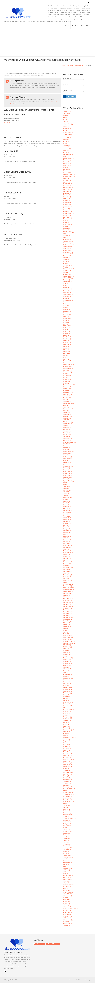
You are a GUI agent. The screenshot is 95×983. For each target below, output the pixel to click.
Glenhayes (67, 423)
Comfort (66, 280)
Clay (65, 267)
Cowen (66, 291)
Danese (66, 307)
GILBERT (67, 412)
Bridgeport (67, 211)
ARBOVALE (67, 134)
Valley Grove (68, 857)
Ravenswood (68, 730)
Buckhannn (67, 217)
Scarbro (66, 785)
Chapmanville (68, 250)
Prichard (66, 713)
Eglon (66, 340)
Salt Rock (67, 777)
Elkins (66, 348)
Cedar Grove (68, 246)
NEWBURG (67, 647)
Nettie (66, 634)
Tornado (66, 846)
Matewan (67, 576)
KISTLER (67, 512)
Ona (65, 672)
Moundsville (68, 608)
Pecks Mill (67, 685)
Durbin (66, 335)
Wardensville (68, 875)
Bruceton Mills (68, 213)
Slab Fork (67, 805)
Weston (67, 897)
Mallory (66, 556)
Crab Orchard (68, 294)
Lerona (66, 527)
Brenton (66, 208)
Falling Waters (68, 364)
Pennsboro (67, 689)
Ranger (66, 726)
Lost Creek (67, 545)
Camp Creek (68, 241)
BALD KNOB (68, 154)
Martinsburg (68, 567)
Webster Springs (69, 884)
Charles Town (68, 252)
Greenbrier (67, 438)
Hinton (66, 468)
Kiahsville (67, 506)
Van (65, 859)
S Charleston (68, 770)
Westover (67, 899)
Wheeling (67, 905)
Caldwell (66, 235)
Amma (66, 126)
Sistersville (67, 803)
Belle (65, 167)
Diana (66, 320)
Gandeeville (67, 394)
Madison (66, 554)
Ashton (66, 141)
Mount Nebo (68, 619)
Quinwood (67, 720)
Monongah (67, 600)
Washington (67, 879)
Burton (66, 230)
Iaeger (66, 479)
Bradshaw (67, 202)
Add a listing (86, 980)
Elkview (66, 350)
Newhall (66, 650)
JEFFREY (67, 490)
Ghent (66, 410)
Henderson (67, 458)
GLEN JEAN (67, 420)
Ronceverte (67, 763)
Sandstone (67, 779)
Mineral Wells (68, 599)
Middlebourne (68, 591)
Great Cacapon (68, 434)
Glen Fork (67, 418)
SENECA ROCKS (69, 789)
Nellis (65, 632)
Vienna (66, 864)
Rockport (67, 757)
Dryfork (66, 327)
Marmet (66, 565)
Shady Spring (68, 792)
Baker (66, 152)
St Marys (67, 827)
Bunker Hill (67, 224)
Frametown (67, 379)
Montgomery (68, 602)
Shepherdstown (68, 794)
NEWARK (67, 645)
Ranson (66, 728)
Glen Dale (67, 414)
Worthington (67, 923)
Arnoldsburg (67, 136)
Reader (66, 731)
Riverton (66, 746)
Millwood (66, 595)
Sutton (66, 833)
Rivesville (67, 748)
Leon (65, 525)
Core (65, 285)
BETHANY (67, 180)
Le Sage (66, 521)
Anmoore (67, 128)
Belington (67, 165)
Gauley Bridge (68, 403)
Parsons (66, 682)
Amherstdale (68, 125)
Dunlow (66, 333)
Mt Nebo (66, 624)
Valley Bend (67, 855)
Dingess (66, 322)
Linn (65, 534)
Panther (66, 676)
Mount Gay (67, 613)
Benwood (67, 173)
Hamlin (66, 445)
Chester (66, 259)
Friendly (66, 390)
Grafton (67, 429)
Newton (66, 652)
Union (66, 853)
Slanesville (67, 807)
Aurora (66, 147)
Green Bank (67, 436)
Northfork (67, 659)
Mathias (66, 578)
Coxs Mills (67, 292)
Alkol (65, 117)
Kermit (66, 503)
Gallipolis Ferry (68, 392)
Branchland (67, 204)
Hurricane (67, 475)
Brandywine (67, 206)
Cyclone (66, 305)
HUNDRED (67, 471)
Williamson (67, 918)
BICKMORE (67, 184)
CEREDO (67, 248)
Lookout (66, 543)
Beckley (67, 163)
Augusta (66, 145)
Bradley (66, 200)
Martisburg (67, 571)
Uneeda (66, 851)
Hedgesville (67, 457)
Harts (65, 455)
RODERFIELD (68, 759)
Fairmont (67, 361)
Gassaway (67, 401)
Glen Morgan (68, 422)
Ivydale (66, 484)
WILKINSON (68, 916)
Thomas (66, 844)
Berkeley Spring (69, 174)
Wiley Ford (67, 912)
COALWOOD (68, 278)
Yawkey (66, 925)
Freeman (67, 386)
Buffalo (66, 222)
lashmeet (67, 517)
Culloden (67, 303)
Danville (67, 311)
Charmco (67, 256)
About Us (75, 25)
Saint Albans (68, 772)
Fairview (66, 363)
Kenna (66, 499)
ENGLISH (67, 353)
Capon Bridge (68, 243)
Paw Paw (67, 683)
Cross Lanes (68, 300)
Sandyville (67, 781)
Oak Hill (67, 665)
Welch (66, 888)
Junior (66, 495)
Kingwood (67, 510)
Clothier (66, 272)
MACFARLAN (68, 552)
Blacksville (67, 191)
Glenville (66, 425)
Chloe (66, 261)
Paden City (67, 674)
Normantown (68, 658)
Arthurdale (67, 138)
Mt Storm (67, 626)
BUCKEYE (67, 215)
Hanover (66, 447)
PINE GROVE (68, 702)
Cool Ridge (67, 281)
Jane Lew (67, 486)
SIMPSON (67, 798)
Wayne (66, 883)
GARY (66, 399)
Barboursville (68, 158)
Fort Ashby (67, 374)
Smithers (67, 811)
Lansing (66, 516)
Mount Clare (68, 611)
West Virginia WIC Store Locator (75, 65)
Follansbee (67, 372)
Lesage (66, 528)
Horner (66, 469)
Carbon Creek (68, 244)
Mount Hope (68, 615)
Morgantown (68, 606)
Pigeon (66, 700)
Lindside (66, 532)
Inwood (66, 482)
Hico (65, 464)
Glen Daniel (67, 416)
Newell (66, 648)
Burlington (67, 226)
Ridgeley (66, 741)
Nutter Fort (67, 663)
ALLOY (66, 119)
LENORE (67, 523)
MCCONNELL (68, 584)
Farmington (67, 366)
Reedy (66, 735)
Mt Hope (66, 623)
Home (67, 25)
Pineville (66, 704)
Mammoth (67, 558)
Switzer (66, 835)
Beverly (66, 182)
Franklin (66, 383)
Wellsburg (67, 890)
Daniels (66, 309)
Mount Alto (67, 610)
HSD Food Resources (53, 944)
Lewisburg (67, 530)
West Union (67, 896)
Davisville (67, 315)
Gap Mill (66, 396)
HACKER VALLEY (69, 442)
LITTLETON (67, 538)
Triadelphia (67, 848)
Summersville (68, 831)
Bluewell (66, 198)
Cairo (65, 233)
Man (65, 560)
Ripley (66, 744)
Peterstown (67, 693)
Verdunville (67, 862)
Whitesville (67, 910)
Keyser (66, 505)
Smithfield (67, 813)
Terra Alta (67, 842)
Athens (66, 143)
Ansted (66, 130)
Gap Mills (67, 398)
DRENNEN (67, 326)
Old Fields (67, 669)
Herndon (66, 460)
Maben (66, 549)
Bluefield (67, 197)
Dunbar (66, 331)
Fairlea (66, 359)
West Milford (68, 894)
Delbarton (67, 318)
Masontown (67, 575)
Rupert (66, 768)
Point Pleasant (68, 709)
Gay (65, 405)
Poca (65, 707)
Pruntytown (67, 717)
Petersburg (67, 691)
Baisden (66, 150)
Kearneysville (68, 497)
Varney (66, 860)
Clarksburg (67, 265)
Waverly (66, 881)
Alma (65, 121)
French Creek (68, 388)
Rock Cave (67, 753)
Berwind (66, 178)
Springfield (67, 824)
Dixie (65, 324)
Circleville (67, 263)
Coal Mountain (68, 276)
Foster (66, 377)
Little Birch (67, 536)
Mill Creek (67, 593)
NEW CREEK (68, 635)
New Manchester (69, 641)
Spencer (67, 820)
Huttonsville (67, 477)
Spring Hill (67, 822)
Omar (66, 671)
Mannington (67, 562)
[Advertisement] (47, 43)
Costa (66, 287)
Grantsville (67, 431)
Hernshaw (67, 462)
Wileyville (67, 914)
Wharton (66, 903)
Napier (66, 630)
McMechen (67, 586)
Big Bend (67, 185)
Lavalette (67, 519)
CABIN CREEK (68, 232)
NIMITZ (66, 654)
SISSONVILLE (68, 801)
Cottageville (67, 289)
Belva (66, 171)
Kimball (66, 508)
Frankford (67, 381)
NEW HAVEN (68, 639)
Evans (66, 355)
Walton (66, 872)
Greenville (67, 440)
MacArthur (67, 551)
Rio (65, 742)
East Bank (67, 337)
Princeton (67, 715)
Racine (66, 722)
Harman (66, 449)
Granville (67, 433)
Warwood (67, 877)
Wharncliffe (67, 901)
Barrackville (67, 160)
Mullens (66, 628)
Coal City (67, 274)
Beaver (66, 161)
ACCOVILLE (68, 112)
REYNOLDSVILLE (69, 737)
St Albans (67, 825)
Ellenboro (67, 351)
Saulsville (67, 783)
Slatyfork (66, 809)
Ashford (66, 139)
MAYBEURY (67, 580)
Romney (67, 761)
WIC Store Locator (27, 13)
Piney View (67, 706)
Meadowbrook (68, 589)
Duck (65, 329)
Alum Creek (67, 123)
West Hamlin (68, 892)
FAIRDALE (67, 357)
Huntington (67, 473)
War (65, 873)
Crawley (66, 298)
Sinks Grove (67, 800)
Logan (66, 541)
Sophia (66, 816)
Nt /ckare (67, 661)
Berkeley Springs (69, 176)
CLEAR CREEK (68, 268)
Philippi (66, 694)
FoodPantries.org (39, 944)
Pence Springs (68, 687)
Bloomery (67, 193)
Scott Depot (67, 787)
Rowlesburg (67, 766)
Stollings (66, 829)
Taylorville (67, 838)
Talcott (66, 836)
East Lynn (67, 339)
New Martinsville (69, 643)
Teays (66, 840)
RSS (5, 971)
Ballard (66, 156)
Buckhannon (68, 219)
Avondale (67, 149)
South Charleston (69, 818)
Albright (66, 114)
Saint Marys (67, 774)
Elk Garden (67, 346)
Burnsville (67, 228)
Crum (66, 302)
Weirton (67, 886)
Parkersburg (68, 678)
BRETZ (66, 209)
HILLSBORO (68, 466)
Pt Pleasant (67, 718)
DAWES (66, 316)
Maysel (66, 582)
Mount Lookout (68, 617)
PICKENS (67, 696)
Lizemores (67, 540)
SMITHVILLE (68, 814)
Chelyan (66, 257)
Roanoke (67, 750)
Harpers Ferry (68, 451)
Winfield (66, 921)
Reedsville (67, 733)
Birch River (67, 189)
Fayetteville (68, 368)
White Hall (67, 907)
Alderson (67, 115)
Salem (66, 776)
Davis (66, 313)
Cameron (67, 239)
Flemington (67, 370)
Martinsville (67, 569)
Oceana (66, 667)
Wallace (66, 870)
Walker (66, 866)
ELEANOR (67, 342)
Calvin (66, 237)
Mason (66, 573)
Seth (65, 790)
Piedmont (67, 698)
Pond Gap (67, 711)
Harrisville (67, 453)
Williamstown (68, 919)
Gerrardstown (68, 409)
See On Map (8, 122)
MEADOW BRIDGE (70, 588)
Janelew (66, 488)
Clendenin (67, 270)
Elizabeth (67, 344)
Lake (65, 514)
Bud (65, 220)
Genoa (66, 407)
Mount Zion (67, 621)
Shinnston (67, 796)
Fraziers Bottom (69, 385)
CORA (66, 283)
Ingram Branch (68, 481)
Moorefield (67, 604)
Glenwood (67, 427)
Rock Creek (67, 755)
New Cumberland (69, 637)
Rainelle (66, 724)
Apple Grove (68, 132)
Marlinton (67, 564)
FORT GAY (67, 375)
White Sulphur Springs (70, 908)
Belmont (66, 169)
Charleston (68, 254)
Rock (65, 752)
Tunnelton (67, 849)
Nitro (65, 656)
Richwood (67, 739)
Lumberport (67, 547)
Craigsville (67, 296)
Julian (66, 493)
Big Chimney (68, 187)
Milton (66, 597)
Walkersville (67, 868)
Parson (66, 680)
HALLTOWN (67, 444)
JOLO (66, 492)
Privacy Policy (85, 25)
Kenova (66, 501)
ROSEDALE (67, 765)
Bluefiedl (66, 195)
